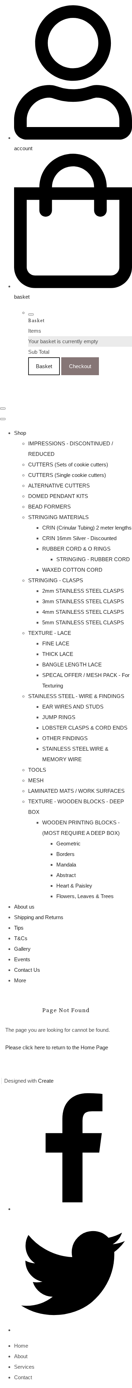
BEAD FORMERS (49, 507)
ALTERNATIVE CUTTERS (59, 486)
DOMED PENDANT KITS (58, 496)
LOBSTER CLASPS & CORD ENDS (84, 728)
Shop (20, 433)
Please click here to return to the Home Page (56, 1047)
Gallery (22, 949)
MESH (36, 780)
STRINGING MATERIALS (58, 517)
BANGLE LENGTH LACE (72, 665)
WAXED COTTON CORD (72, 570)
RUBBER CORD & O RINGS (76, 549)
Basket (44, 366)
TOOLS (37, 770)
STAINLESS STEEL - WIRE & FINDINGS (76, 696)
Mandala (66, 865)
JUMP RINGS (58, 717)
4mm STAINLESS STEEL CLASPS (83, 612)
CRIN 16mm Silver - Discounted (79, 538)
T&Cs (20, 938)
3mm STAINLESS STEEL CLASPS (83, 601)
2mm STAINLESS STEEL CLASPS (83, 591)
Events (22, 959)
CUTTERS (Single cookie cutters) (67, 475)
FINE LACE (55, 643)
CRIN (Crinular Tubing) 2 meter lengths (87, 528)
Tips (19, 928)
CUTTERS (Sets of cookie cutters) (68, 464)
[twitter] (73, 1330)
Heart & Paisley (74, 886)
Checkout (80, 366)
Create (46, 1081)
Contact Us (27, 970)
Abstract (66, 875)
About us (24, 907)
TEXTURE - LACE (49, 633)
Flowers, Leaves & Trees (85, 896)
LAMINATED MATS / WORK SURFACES (76, 791)
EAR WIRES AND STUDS (72, 707)
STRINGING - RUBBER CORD (93, 559)
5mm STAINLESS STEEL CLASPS (83, 622)
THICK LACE (57, 654)
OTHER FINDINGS (65, 738)
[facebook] (73, 1209)
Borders (65, 854)
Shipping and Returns (38, 917)
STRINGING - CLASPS (55, 580)
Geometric (68, 843)
